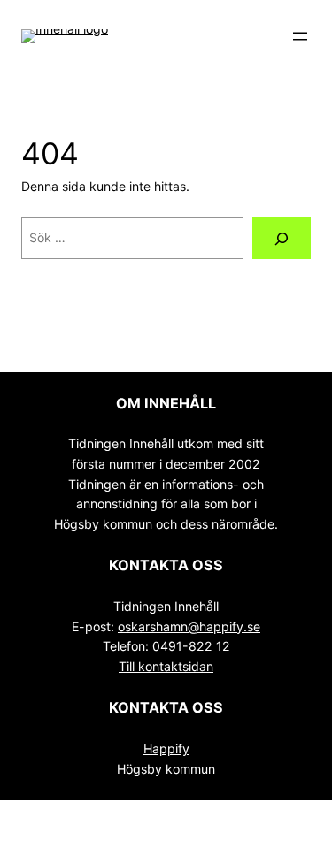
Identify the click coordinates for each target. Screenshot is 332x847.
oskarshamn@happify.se (189, 626)
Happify (166, 748)
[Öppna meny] (300, 36)
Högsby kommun (166, 768)
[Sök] (281, 238)
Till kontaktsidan (166, 666)
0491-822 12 (191, 645)
